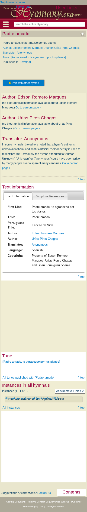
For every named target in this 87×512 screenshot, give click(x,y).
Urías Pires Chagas (45, 239)
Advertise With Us (59, 501)
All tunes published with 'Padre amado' (28, 377)
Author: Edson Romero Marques (23, 47)
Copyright (20, 501)
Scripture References (50, 196)
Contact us (44, 493)
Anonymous (40, 244)
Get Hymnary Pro (55, 506)
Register (76, 15)
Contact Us (42, 501)
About (9, 501)
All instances (11, 407)
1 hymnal (25, 62)
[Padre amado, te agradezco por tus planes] (31, 361)
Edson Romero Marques (48, 233)
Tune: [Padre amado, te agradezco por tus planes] (34, 57)
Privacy (31, 501)
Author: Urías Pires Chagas (62, 47)
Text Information (18, 196)
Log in (61, 15)
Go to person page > (28, 107)
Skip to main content (13, 2)
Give (41, 506)
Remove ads (11, 8)
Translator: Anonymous (17, 52)
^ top (81, 179)
